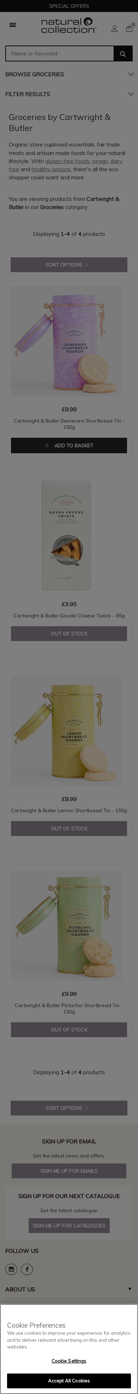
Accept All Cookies (69, 1380)
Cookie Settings (69, 1361)
